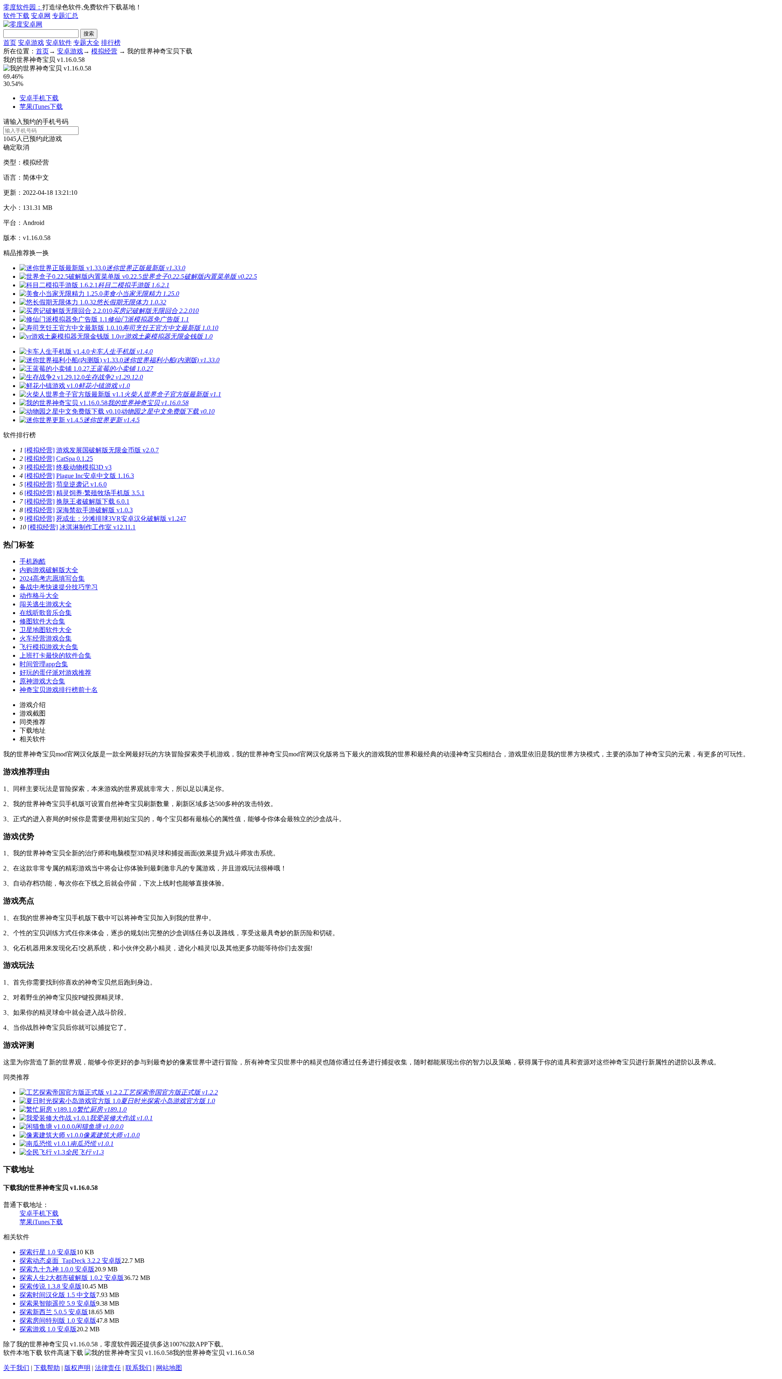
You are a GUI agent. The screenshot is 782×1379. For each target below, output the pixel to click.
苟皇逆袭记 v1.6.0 (81, 484)
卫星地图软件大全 (46, 629)
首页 (9, 42)
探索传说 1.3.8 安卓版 (50, 1286)
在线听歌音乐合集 (46, 612)
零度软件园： (22, 7)
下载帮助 (47, 1367)
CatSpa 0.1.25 (74, 458)
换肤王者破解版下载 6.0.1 (93, 501)
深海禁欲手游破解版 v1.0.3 (94, 510)
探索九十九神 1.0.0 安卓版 (57, 1269)
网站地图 (169, 1367)
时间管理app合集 (44, 664)
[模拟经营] (39, 450)
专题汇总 (65, 15)
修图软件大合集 (42, 621)
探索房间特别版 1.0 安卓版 (58, 1320)
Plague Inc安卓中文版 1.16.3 (95, 475)
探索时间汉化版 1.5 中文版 (58, 1294)
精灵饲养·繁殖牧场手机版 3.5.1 (100, 492)
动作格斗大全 (39, 595)
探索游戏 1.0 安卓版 (48, 1329)
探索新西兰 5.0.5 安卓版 (54, 1312)
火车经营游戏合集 (46, 638)
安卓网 (41, 15)
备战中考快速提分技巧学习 (59, 587)
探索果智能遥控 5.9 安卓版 (58, 1303)
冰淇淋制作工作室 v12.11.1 (97, 527)
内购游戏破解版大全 (49, 569)
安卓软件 (59, 42)
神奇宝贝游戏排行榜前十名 (59, 689)
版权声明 (77, 1367)
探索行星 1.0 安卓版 (48, 1252)
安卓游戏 (31, 42)
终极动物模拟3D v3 (84, 467)
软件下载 (16, 15)
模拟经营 (104, 51)
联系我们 (138, 1367)
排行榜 (111, 42)
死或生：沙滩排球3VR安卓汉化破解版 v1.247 (121, 518)
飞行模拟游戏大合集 (49, 646)
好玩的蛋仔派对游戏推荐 (55, 672)
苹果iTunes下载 (41, 106)
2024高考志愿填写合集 (52, 578)
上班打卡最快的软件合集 (55, 655)
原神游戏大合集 (42, 681)
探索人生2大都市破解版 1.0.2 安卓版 (72, 1277)
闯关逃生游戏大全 (46, 604)
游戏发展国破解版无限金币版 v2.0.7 (107, 450)
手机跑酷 (33, 561)
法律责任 (108, 1367)
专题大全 (86, 42)
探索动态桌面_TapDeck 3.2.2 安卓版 (70, 1260)
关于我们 (16, 1367)
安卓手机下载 (39, 98)
